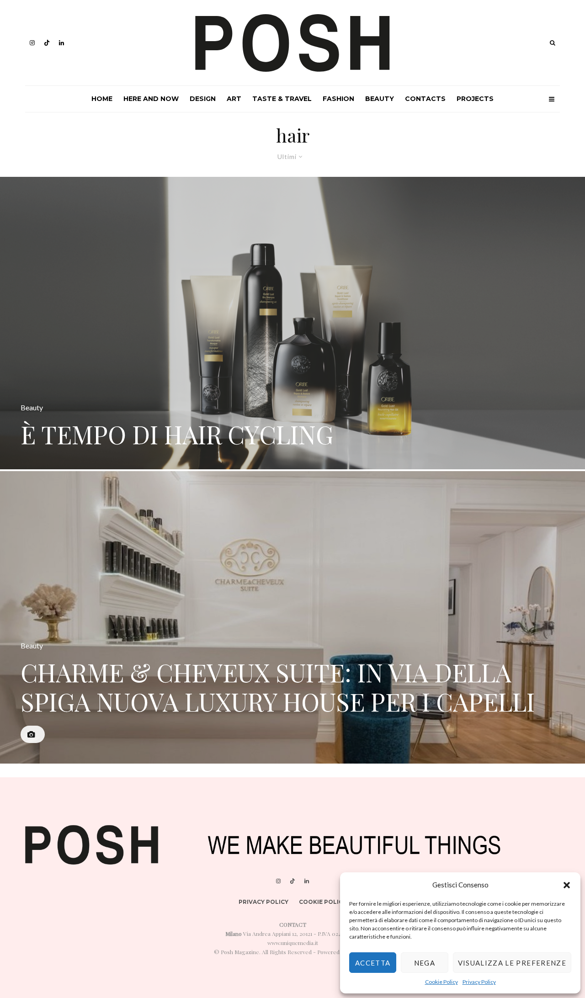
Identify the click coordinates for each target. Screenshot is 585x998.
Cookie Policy (441, 981)
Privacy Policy (479, 981)
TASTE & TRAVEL (282, 99)
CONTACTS (425, 99)
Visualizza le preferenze (512, 963)
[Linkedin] (61, 43)
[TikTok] (46, 43)
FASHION (338, 99)
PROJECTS (475, 99)
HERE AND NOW (151, 99)
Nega (424, 963)
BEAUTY (379, 99)
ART (234, 99)
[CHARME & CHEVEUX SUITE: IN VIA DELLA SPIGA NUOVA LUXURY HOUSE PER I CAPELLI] (292, 617)
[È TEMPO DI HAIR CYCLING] (292, 323)
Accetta (372, 963)
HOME (101, 99)
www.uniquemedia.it (292, 942)
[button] (566, 885)
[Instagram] (32, 43)
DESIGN (203, 99)
